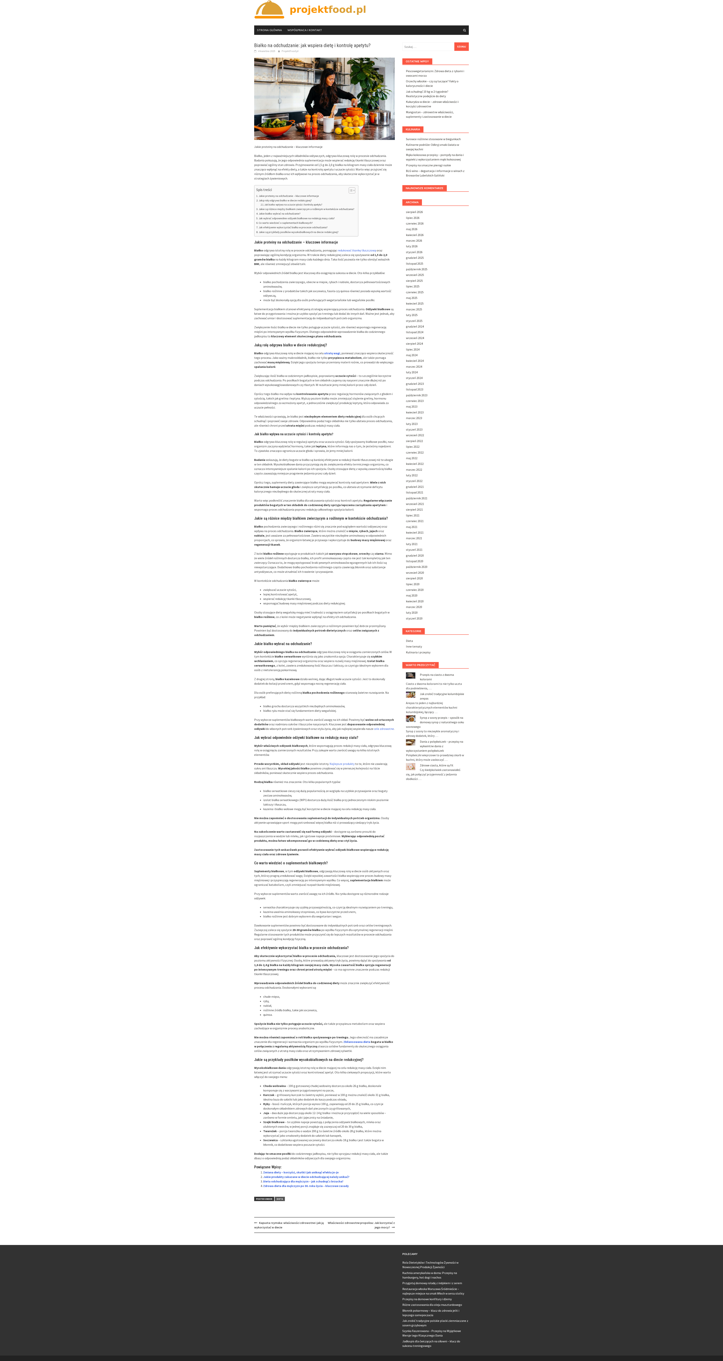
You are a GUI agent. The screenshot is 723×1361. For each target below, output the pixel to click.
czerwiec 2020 (415, 590)
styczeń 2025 (414, 321)
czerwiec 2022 (415, 452)
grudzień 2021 (415, 487)
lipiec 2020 (412, 584)
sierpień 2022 (414, 441)
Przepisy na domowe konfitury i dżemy (427, 1299)
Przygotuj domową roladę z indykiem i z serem (432, 1283)
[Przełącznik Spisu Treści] (350, 190)
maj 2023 (411, 406)
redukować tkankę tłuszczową (357, 250)
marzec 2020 (414, 607)
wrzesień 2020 (415, 572)
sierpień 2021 (414, 509)
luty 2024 (412, 372)
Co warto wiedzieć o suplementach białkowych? (286, 223)
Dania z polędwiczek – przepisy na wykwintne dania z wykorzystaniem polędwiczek (434, 746)
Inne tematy (414, 646)
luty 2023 (412, 424)
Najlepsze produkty (342, 764)
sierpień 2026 (414, 212)
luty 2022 (412, 475)
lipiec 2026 (412, 218)
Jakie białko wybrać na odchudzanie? (279, 213)
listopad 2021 (414, 492)
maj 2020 (411, 595)
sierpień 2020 (414, 578)
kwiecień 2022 (415, 464)
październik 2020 (416, 567)
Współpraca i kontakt (305, 30)
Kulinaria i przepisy (418, 652)
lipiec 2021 (412, 515)
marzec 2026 (414, 240)
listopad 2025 (414, 263)
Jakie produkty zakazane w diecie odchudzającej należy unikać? (306, 1177)
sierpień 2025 (414, 281)
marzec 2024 (414, 366)
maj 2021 (411, 527)
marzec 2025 (414, 309)
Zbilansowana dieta (356, 1042)
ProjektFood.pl (290, 51)
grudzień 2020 (415, 555)
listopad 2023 (414, 389)
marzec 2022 (414, 469)
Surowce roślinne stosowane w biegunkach (433, 139)
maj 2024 (411, 355)
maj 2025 (411, 298)
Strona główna (269, 30)
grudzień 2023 (415, 384)
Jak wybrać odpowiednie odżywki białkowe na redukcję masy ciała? (297, 218)
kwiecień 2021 (415, 532)
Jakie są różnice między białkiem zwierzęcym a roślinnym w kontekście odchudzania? (306, 209)
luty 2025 (412, 315)
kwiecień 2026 (415, 235)
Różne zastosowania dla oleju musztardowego (432, 1305)
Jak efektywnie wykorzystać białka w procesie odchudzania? (293, 227)
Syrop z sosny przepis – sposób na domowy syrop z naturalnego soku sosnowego (435, 722)
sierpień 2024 (414, 343)
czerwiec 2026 (415, 223)
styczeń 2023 (414, 429)
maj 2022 (411, 458)
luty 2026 (412, 246)
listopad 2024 (414, 332)
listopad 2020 (414, 561)
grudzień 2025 (415, 258)
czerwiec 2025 (415, 292)
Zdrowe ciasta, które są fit (436, 765)
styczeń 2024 (414, 378)
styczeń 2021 (414, 549)
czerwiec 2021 (415, 521)
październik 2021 (416, 498)
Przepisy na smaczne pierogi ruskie (428, 165)
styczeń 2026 (414, 252)
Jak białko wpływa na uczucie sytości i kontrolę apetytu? (293, 204)
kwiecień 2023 (415, 412)
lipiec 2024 (412, 349)
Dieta (280, 1199)
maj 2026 (411, 229)
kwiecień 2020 (415, 601)
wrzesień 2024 (415, 338)
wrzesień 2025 (415, 275)
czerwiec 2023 (415, 401)
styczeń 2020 (414, 618)
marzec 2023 (414, 418)
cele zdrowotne (384, 729)
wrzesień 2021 (415, 504)
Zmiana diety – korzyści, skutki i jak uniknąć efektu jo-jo (301, 1172)
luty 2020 (412, 612)
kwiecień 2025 (415, 303)
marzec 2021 (414, 538)
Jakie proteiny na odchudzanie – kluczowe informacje (289, 196)
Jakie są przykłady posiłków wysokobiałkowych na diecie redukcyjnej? (299, 232)
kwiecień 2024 (415, 361)
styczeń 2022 (414, 481)
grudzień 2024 (415, 326)
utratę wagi (332, 353)
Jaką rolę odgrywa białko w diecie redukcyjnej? (285, 200)
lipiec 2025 (412, 286)
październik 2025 (416, 269)
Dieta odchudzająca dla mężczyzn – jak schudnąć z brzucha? (303, 1181)
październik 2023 (416, 395)
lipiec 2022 (412, 446)
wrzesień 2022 (415, 435)
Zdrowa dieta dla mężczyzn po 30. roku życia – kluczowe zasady (306, 1186)
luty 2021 (412, 544)
